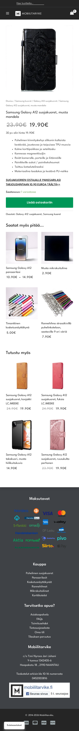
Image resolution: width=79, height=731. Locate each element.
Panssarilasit (39, 577)
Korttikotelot (39, 595)
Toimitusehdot (39, 623)
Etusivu (9, 101)
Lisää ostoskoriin (39, 202)
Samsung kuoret (23, 101)
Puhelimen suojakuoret (39, 573)
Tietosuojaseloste (39, 628)
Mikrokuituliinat (39, 591)
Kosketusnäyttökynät (39, 582)
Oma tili (39, 632)
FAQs (40, 619)
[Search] (49, 3)
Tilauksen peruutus (39, 637)
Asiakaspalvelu (39, 614)
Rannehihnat (39, 586)
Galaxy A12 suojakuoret (45, 101)
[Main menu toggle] (7, 13)
